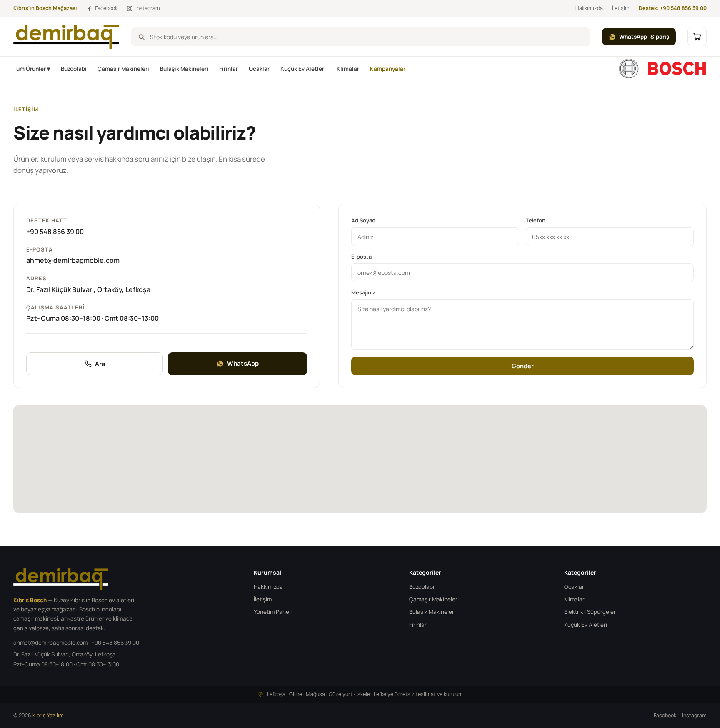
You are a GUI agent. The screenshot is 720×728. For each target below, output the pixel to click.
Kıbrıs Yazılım (48, 715)
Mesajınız (363, 292)
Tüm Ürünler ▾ (31, 68)
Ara (100, 364)
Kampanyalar (387, 68)
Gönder (523, 366)
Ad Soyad (363, 220)
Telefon (535, 220)
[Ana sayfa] (662, 68)
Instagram (694, 715)
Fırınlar (228, 68)
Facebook (665, 715)
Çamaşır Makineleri (123, 68)
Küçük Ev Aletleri (303, 68)
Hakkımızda (589, 8)
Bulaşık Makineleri (184, 68)
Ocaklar (259, 68)
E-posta (361, 256)
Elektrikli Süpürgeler (590, 612)
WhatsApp (644, 36)
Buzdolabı (74, 68)
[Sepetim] (697, 36)
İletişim (621, 8)
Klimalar (348, 68)
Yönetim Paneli (273, 612)
